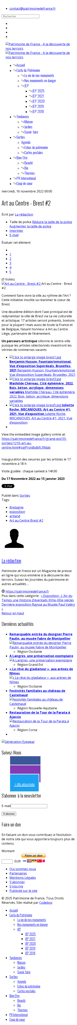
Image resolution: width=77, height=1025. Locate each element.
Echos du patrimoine (36, 147)
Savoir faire (31, 132)
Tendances (22, 116)
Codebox (45, 902)
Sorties (20, 137)
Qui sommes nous (22, 869)
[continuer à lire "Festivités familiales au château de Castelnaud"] (42, 704)
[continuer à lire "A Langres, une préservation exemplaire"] (40, 660)
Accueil (20, 65)
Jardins (28, 126)
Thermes (29, 173)
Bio (26, 168)
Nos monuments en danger (40, 80)
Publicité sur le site (23, 891)
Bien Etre (21, 157)
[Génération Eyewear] (18, 742)
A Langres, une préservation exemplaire (41, 656)
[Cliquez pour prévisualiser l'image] (21, 283)
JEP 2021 (38, 96)
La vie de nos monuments (39, 75)
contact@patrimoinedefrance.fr (32, 8)
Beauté (28, 162)
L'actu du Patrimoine (28, 70)
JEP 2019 (38, 106)
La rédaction (24, 214)
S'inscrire (16, 886)
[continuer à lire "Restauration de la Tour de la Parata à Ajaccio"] (42, 725)
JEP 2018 (38, 111)
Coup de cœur (24, 183)
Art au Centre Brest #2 (26, 520)
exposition (17, 512)
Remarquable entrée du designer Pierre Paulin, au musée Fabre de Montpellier (40, 636)
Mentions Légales (22, 877)
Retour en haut (13, 613)
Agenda (25, 142)
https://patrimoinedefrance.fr (27, 591)
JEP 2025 (38, 90)
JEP (26, 85)
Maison (28, 121)
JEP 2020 (38, 101)
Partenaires (18, 873)
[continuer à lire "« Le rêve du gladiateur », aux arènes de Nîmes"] (42, 682)
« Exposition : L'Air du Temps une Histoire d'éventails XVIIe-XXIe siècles (38, 598)
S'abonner (17, 882)
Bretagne (16, 507)
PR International (26, 178)
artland (14, 516)
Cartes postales (33, 152)
